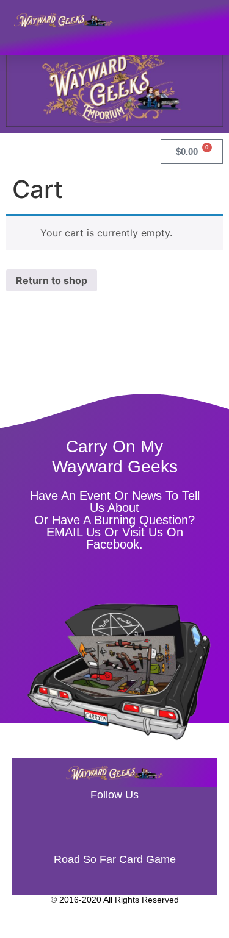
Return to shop (51, 280)
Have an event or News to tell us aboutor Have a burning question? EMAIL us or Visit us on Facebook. (115, 520)
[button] (207, 19)
